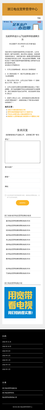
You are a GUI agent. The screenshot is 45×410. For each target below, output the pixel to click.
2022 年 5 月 (6, 360)
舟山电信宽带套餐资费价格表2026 (18, 240)
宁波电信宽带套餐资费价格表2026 (18, 273)
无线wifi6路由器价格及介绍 (16, 110)
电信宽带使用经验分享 (9, 397)
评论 (7, 139)
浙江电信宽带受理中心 (22, 9)
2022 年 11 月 (6, 342)
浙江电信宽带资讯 (8, 393)
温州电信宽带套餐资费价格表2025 (18, 235)
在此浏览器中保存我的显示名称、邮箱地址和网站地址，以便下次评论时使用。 (23, 196)
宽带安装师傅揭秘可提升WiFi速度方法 (20, 112)
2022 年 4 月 (6, 365)
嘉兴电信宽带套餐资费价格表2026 (18, 221)
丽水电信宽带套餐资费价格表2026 (18, 249)
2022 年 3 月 (6, 369)
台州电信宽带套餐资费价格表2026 (18, 225)
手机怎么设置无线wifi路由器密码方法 (20, 114)
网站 (6, 186)
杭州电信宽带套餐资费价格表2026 (18, 268)
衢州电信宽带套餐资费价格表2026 (18, 259)
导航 (39, 18)
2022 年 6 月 (6, 355)
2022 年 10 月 (6, 346)
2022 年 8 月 (6, 351)
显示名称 (9, 167)
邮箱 (7, 177)
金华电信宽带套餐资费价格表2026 (18, 254)
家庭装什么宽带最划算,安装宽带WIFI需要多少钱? (24, 116)
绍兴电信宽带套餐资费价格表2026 (18, 230)
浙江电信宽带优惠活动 (9, 388)
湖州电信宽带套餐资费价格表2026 (18, 244)
